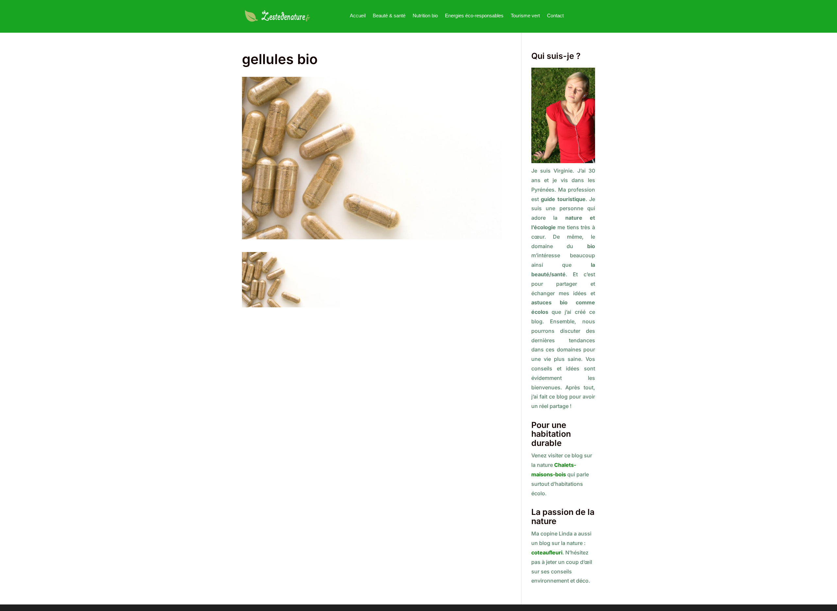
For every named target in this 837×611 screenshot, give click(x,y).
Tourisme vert (525, 15)
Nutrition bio (425, 15)
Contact (555, 15)
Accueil (358, 15)
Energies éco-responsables (474, 15)
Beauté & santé (389, 15)
